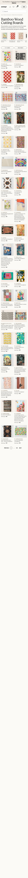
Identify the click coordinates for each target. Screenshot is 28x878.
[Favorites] (13, 7)
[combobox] (14, 11)
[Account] (10, 7)
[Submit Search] (3, 11)
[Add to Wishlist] (3, 52)
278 (17, 448)
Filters (8, 47)
